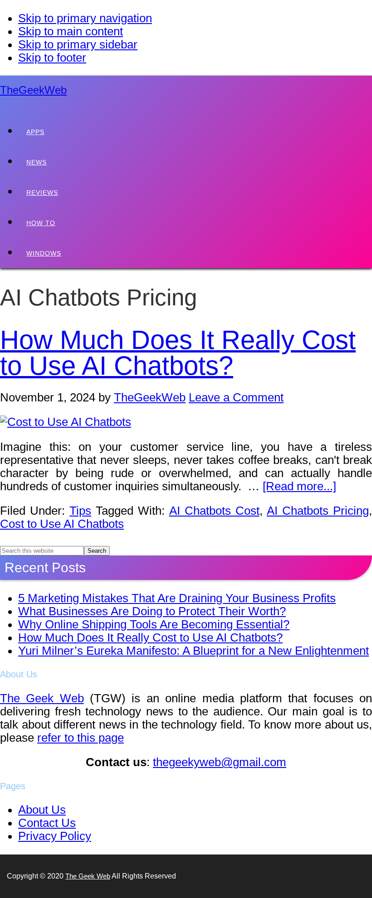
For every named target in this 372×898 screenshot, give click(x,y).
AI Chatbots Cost (214, 510)
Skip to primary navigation (85, 18)
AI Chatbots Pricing (318, 510)
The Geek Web (42, 698)
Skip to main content (70, 31)
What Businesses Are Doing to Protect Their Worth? (152, 611)
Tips (80, 510)
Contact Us (47, 822)
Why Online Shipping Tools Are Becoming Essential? (153, 624)
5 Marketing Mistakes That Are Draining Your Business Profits (177, 598)
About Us (42, 809)
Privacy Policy (54, 836)
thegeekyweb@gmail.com (219, 762)
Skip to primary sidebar (77, 44)
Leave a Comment (236, 397)
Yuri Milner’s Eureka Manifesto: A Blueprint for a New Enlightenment (193, 650)
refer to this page (80, 737)
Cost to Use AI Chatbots (62, 523)
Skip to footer (52, 57)
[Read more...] (299, 486)
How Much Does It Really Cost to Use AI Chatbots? (178, 353)
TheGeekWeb (33, 90)
